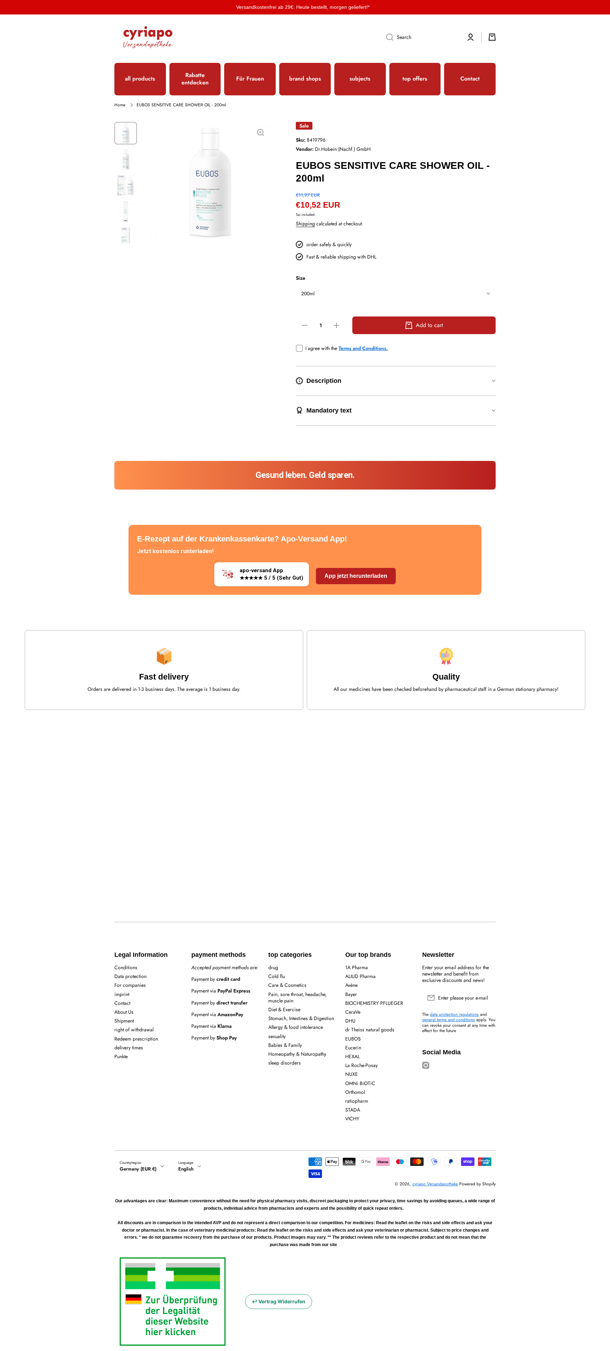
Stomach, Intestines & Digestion (301, 1018)
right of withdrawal (134, 1029)
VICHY (352, 1118)
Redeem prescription (136, 1038)
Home (119, 105)
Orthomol (355, 1092)
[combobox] (420, 37)
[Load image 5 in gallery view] (125, 237)
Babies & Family (285, 1045)
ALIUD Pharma (360, 976)
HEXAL (352, 1056)
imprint (121, 994)
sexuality (277, 1036)
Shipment (124, 1020)
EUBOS (353, 1038)
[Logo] (147, 37)
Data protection (130, 976)
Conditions (125, 967)
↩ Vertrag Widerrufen (278, 1301)
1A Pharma (356, 967)
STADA (352, 1109)
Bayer (351, 994)
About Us (123, 1011)
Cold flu (276, 976)
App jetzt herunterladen (355, 576)
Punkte (121, 1056)
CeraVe (352, 1011)
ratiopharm (356, 1100)
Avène (351, 985)
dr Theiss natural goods (369, 1029)
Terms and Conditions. (363, 348)
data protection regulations (454, 1014)
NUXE (351, 1074)
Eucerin (353, 1047)
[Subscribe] (487, 998)
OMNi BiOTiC (360, 1083)
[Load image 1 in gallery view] (125, 133)
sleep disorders (284, 1062)
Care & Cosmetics (287, 985)
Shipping (305, 223)
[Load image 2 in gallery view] (125, 159)
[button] (492, 37)
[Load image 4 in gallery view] (125, 211)
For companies (130, 985)
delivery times (128, 1047)
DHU (350, 1020)
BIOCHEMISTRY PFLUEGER (374, 1003)
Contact (122, 1003)
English (185, 1169)
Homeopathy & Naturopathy (297, 1053)
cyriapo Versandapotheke (435, 1184)
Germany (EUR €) (138, 1169)
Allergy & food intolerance (295, 1027)
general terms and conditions (448, 1020)
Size (300, 278)
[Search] (387, 37)
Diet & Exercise (284, 1009)
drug (273, 967)
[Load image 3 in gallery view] (125, 185)
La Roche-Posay (361, 1065)
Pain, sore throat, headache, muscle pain (297, 997)
